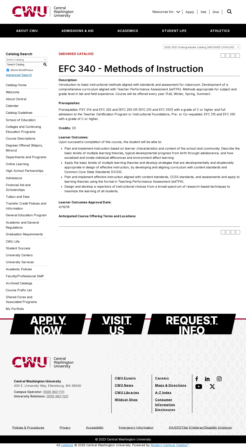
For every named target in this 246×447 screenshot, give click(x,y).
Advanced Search (19, 75)
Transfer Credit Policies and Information (26, 205)
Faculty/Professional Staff (25, 276)
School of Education (21, 120)
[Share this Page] (228, 55)
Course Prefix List (19, 290)
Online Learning (17, 164)
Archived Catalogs (19, 283)
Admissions (14, 178)
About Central (16, 99)
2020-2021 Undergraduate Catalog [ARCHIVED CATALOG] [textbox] (199, 47)
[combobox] (201, 47)
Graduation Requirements (24, 234)
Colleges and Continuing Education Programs (23, 129)
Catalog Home (16, 85)
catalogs (67, 445)
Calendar (12, 106)
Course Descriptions (20, 138)
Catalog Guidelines (19, 113)
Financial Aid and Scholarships (18, 187)
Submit (224, 12)
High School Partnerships (24, 171)
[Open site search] (229, 11)
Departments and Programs (26, 157)
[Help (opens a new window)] (238, 55)
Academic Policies (19, 269)
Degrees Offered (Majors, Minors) (24, 147)
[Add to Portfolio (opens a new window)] (223, 55)
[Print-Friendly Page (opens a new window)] (233, 55)
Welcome (12, 92)
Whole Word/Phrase (22, 69)
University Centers (19, 255)
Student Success (18, 248)
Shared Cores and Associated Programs (21, 299)
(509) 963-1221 (57, 396)
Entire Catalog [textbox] (15, 59)
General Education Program (26, 215)
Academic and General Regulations (22, 225)
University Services (20, 262)
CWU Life (13, 241)
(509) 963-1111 (53, 392)
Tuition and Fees (18, 197)
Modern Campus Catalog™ (170, 445)
